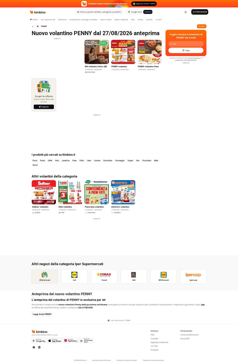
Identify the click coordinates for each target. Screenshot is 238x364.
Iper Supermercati (48, 19)
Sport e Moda (105, 19)
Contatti (154, 338)
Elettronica (62, 19)
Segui (203, 26)
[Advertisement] (57, 57)
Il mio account (201, 12)
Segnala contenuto (159, 342)
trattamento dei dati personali (185, 60)
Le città (158, 19)
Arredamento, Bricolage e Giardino (83, 19)
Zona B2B (185, 338)
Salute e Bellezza (121, 19)
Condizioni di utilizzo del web (126, 360)
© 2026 (80, 360)
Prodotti (149, 19)
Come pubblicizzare (189, 334)
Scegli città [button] (136, 12)
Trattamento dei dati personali (153, 360)
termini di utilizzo (194, 58)
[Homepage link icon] (109, 320)
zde (203, 304)
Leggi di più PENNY (42, 314)
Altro (133, 19)
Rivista (140, 19)
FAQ (152, 334)
